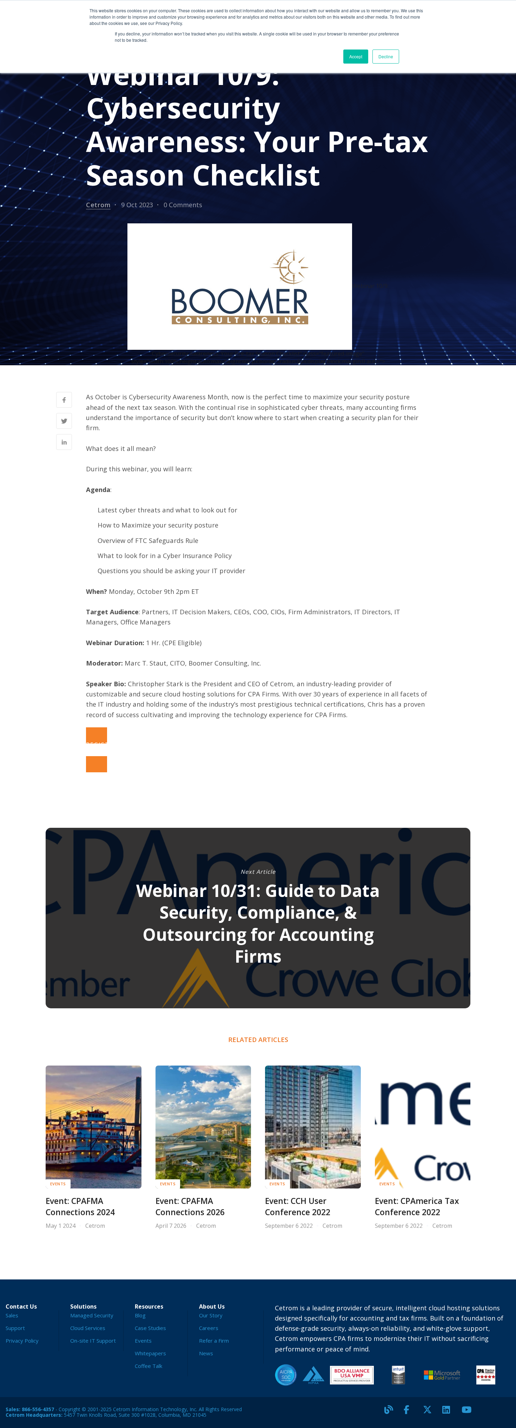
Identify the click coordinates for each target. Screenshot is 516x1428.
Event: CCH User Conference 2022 (297, 1207)
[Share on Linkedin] (64, 442)
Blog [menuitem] (140, 1315)
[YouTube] (469, 1413)
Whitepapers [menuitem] (150, 1353)
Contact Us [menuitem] (21, 1306)
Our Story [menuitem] (211, 1315)
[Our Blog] (391, 1413)
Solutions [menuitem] (83, 1306)
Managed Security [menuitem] (91, 1315)
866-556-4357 (38, 1409)
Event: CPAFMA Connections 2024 (80, 1207)
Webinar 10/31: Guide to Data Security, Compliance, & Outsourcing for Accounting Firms (258, 923)
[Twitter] (430, 1413)
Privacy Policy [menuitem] (22, 1340)
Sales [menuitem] (12, 1315)
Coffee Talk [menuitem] (148, 1365)
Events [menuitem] (143, 1340)
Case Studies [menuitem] (150, 1327)
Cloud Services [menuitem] (87, 1327)
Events (58, 1183)
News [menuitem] (206, 1353)
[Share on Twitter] (64, 421)
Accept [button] (355, 56)
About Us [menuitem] (212, 1306)
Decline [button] (385, 56)
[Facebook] (411, 1413)
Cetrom (98, 204)
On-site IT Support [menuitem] (93, 1340)
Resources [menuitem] (149, 1306)
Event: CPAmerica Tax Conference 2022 (417, 1207)
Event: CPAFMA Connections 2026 (190, 1207)
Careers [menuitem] (208, 1327)
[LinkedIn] (449, 1413)
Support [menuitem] (15, 1327)
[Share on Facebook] (64, 400)
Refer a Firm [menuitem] (214, 1340)
